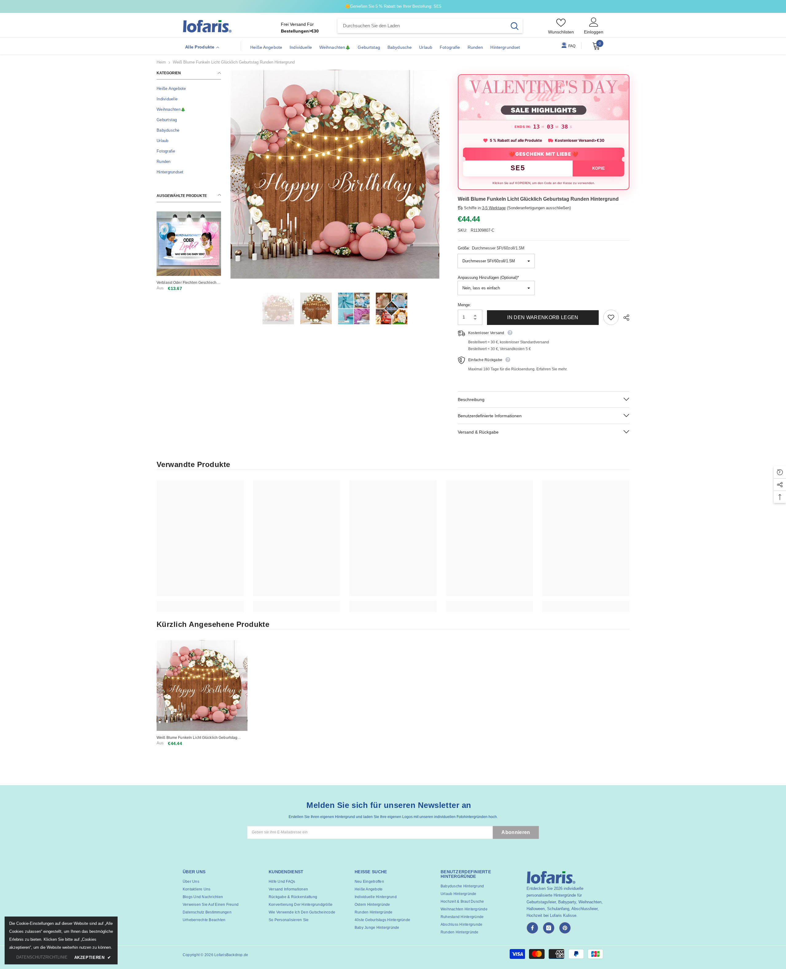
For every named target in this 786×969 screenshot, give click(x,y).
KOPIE (598, 168)
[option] (334, 174)
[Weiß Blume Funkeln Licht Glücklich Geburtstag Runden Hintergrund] (202, 685)
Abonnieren (515, 832)
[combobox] (422, 25)
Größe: (491, 248)
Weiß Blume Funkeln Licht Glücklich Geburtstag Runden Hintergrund (197, 737)
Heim (161, 62)
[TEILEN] (624, 317)
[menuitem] (189, 88)
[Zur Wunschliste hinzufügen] (611, 317)
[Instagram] (548, 928)
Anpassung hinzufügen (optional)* (488, 277)
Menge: (464, 305)
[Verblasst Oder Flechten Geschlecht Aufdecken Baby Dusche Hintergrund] (189, 243)
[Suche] (430, 25)
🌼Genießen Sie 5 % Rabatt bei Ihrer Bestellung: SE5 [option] (393, 6)
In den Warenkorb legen (542, 317)
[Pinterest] (565, 928)
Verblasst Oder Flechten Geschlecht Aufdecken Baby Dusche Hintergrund (188, 282)
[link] (200, 603)
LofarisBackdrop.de (231, 955)
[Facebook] (532, 928)
